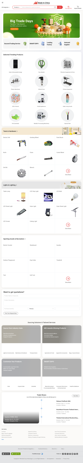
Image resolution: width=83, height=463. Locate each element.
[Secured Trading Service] (41, 320)
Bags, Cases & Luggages (7, 438)
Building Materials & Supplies (61, 442)
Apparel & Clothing (32, 437)
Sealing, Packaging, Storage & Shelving (36, 442)
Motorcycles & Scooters (7, 442)
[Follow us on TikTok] (65, 459)
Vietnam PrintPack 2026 (63, 406)
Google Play (16, 459)
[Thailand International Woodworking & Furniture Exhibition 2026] (49, 425)
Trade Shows (41, 400)
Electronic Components (33, 440)
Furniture (4, 437)
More (3, 444)
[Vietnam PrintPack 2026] (49, 408)
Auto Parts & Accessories (60, 437)
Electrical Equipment (6, 440)
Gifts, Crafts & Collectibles (60, 440)
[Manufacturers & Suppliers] (41, 2)
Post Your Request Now (11, 313)
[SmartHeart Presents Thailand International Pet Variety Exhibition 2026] (49, 417)
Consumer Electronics (59, 438)
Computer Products (32, 438)
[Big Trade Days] (41, 25)
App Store (6, 459)
